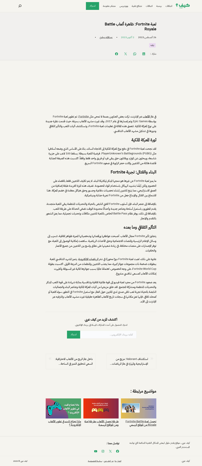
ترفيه (152, 45)
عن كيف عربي (109, 461)
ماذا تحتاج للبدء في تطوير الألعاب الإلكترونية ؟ (64, 422)
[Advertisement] (101, 89)
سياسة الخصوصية (95, 461)
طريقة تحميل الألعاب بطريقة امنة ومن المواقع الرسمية (101, 422)
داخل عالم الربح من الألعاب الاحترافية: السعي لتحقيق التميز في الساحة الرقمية (74, 361)
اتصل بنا (118, 461)
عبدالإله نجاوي (106, 37)
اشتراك (92, 6)
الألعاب (146, 116)
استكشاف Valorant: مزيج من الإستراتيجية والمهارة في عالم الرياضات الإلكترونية (130, 361)
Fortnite (84, 116)
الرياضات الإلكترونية (88, 259)
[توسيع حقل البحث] (20, 6)
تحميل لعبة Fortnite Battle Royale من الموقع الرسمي (141, 422)
